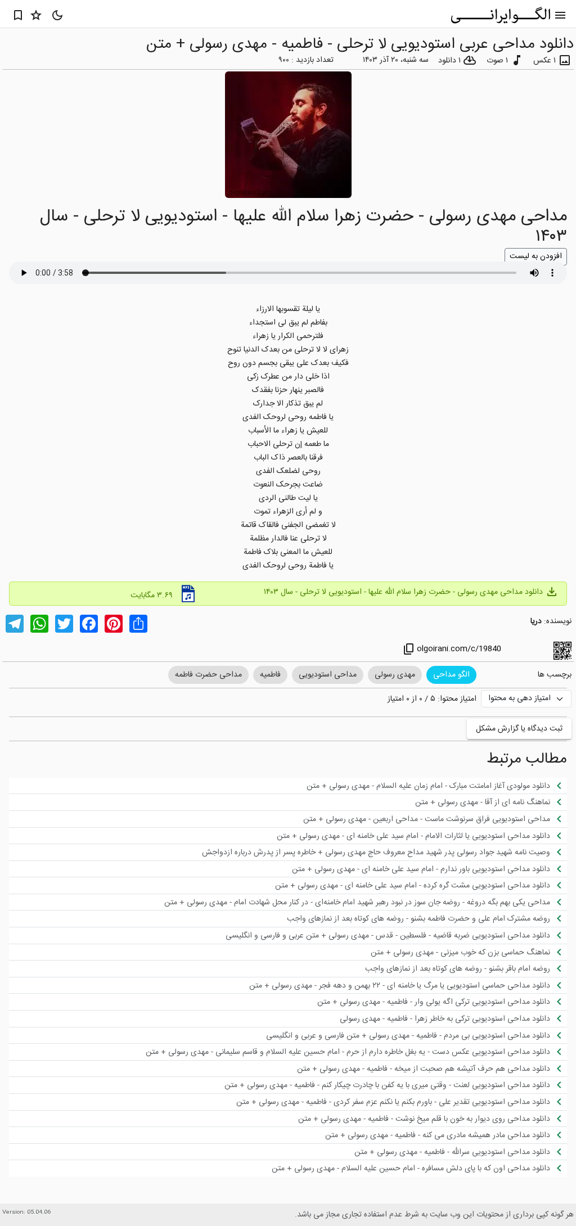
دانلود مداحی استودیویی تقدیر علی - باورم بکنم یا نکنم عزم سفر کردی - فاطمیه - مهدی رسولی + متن (401, 1102)
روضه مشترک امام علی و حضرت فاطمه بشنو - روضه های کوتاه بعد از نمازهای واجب (426, 918)
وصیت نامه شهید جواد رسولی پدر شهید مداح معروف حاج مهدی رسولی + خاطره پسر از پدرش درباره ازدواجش (384, 852)
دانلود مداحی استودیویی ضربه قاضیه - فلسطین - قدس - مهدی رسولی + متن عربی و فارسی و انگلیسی (396, 935)
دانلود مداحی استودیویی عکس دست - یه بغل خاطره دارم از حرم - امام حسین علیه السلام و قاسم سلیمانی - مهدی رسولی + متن (356, 1052)
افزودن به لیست (536, 256)
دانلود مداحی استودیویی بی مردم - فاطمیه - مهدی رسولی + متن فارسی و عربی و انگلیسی (416, 1035)
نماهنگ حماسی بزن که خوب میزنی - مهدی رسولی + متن (468, 952)
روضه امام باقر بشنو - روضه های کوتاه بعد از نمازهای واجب (465, 968)
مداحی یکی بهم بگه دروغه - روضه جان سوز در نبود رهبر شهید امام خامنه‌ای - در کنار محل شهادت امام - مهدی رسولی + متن (365, 902)
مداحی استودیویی (328, 675)
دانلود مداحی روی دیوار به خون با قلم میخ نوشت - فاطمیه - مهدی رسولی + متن (432, 1118)
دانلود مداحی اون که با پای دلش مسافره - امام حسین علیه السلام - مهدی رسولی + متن (419, 1168)
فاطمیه (270, 675)
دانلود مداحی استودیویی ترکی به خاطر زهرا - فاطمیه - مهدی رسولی (453, 1018)
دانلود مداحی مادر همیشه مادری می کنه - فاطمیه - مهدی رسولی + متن (445, 1135)
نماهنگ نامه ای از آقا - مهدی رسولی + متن (490, 802)
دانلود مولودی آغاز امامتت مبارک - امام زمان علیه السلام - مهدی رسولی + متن (436, 786)
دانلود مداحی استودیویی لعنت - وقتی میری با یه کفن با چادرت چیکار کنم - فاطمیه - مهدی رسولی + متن (395, 1085)
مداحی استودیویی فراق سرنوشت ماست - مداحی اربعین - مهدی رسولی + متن (434, 819)
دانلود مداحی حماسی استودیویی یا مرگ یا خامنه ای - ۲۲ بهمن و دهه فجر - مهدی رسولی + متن (407, 985)
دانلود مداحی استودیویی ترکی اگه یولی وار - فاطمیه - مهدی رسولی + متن (441, 1001)
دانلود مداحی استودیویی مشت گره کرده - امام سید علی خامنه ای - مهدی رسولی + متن (420, 885)
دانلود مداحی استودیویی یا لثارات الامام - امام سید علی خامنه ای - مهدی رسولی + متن (421, 836)
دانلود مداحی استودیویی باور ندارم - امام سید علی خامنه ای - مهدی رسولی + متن (429, 869)
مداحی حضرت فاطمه (208, 675)
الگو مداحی (451, 675)
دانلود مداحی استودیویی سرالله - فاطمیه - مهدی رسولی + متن (460, 1152)
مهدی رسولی (395, 675)
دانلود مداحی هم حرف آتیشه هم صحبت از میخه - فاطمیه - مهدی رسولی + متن (431, 1068)
